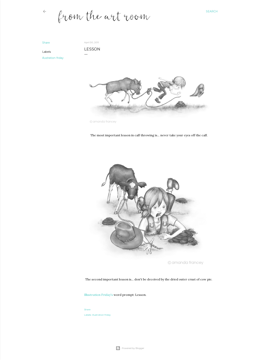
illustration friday (53, 58)
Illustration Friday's (98, 295)
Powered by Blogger (133, 348)
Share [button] (46, 42)
